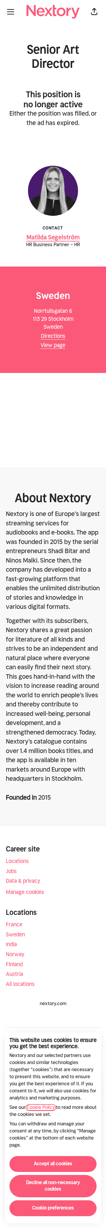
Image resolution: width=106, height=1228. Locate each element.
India (11, 944)
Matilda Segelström (53, 237)
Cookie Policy (41, 1107)
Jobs (11, 871)
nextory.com (53, 1004)
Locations (17, 861)
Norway (15, 954)
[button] (94, 12)
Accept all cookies (53, 1164)
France (14, 924)
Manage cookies (25, 892)
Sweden (15, 934)
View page (53, 345)
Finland (14, 964)
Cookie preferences (53, 1208)
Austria (14, 974)
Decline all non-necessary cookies (53, 1186)
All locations (20, 984)
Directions (53, 336)
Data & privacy (23, 881)
